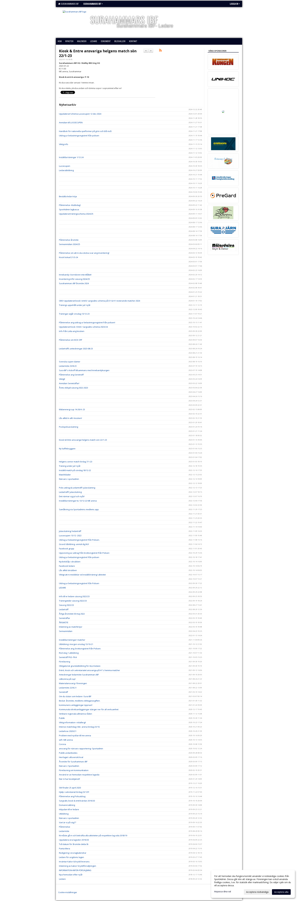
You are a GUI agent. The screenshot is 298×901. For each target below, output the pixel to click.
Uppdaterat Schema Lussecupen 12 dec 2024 (80, 113)
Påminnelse (64, 826)
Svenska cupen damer (69, 361)
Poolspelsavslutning (68, 426)
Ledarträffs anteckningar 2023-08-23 (76, 348)
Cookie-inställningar (67, 892)
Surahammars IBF (69, 4)
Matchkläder (65, 474)
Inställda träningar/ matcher (72, 639)
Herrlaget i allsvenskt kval (71, 757)
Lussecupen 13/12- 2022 (70, 535)
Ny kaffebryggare (67, 448)
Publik (62, 718)
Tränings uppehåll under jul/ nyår (74, 305)
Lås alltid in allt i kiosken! (70, 418)
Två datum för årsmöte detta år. (74, 844)
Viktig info (63, 144)
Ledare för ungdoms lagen (71, 857)
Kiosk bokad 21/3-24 (68, 257)
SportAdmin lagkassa (69, 209)
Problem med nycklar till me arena (75, 735)
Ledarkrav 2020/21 (67, 731)
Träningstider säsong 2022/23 (73, 600)
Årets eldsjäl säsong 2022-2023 (73, 387)
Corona (62, 744)
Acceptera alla (281, 891)
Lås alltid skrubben (68, 570)
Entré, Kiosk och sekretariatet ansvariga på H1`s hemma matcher (89, 670)
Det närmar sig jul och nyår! (72, 496)
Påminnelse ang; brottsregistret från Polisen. (80, 648)
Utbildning (63, 813)
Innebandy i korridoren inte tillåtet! (75, 274)
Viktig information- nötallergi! (72, 722)
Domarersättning (67, 805)
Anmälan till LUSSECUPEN (71, 122)
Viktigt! (62, 379)
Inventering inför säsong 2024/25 (74, 279)
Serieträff (63, 692)
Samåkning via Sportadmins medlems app (79, 509)
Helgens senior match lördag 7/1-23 (75, 461)
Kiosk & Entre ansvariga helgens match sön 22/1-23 (98, 53)
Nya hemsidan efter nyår (71, 874)
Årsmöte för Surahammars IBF (73, 761)
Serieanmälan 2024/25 (69, 244)
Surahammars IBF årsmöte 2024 (74, 283)
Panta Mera (64, 848)
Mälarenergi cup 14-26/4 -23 (72, 409)
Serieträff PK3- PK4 (68, 657)
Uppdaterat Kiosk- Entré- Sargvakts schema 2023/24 (83, 326)
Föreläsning (64, 661)
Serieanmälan (65, 631)
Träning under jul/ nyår (70, 466)
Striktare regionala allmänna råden (75, 713)
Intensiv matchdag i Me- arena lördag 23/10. (79, 726)
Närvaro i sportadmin (69, 479)
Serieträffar (64, 618)
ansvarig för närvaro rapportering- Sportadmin (81, 748)
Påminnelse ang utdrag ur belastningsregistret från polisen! (87, 322)
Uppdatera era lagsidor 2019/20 (74, 839)
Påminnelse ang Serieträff (71, 374)
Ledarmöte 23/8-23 (68, 366)
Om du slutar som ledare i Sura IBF (75, 696)
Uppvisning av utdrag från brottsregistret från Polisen (84, 552)
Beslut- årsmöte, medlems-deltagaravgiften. (79, 700)
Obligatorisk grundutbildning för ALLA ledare (79, 666)
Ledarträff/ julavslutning (70, 492)
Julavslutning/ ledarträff (70, 531)
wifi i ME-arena (66, 739)
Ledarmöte (64, 831)
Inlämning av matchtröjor (70, 626)
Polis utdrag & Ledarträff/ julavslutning (77, 487)
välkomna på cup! (67, 679)
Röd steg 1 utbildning (69, 652)
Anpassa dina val (222, 891)
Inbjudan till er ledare (69, 809)
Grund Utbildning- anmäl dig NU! (74, 544)
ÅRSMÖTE (63, 622)
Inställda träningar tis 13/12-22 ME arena (78, 500)
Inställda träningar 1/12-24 (71, 157)
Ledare (62, 879)
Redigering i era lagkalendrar (72, 852)
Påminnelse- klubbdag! (70, 205)
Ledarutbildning (66, 170)
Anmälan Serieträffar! (69, 383)
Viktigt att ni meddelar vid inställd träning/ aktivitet (82, 574)
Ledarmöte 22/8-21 (68, 687)
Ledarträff (63, 609)
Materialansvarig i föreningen (73, 683)
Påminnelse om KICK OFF (70, 339)
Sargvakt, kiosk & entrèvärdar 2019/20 (77, 800)
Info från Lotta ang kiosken (71, 331)
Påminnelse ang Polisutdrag (72, 796)
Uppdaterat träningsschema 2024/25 (76, 213)
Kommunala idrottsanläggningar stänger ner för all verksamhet (88, 709)
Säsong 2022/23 (66, 605)
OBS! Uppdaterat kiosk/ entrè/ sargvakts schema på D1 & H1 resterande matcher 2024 (99, 300)
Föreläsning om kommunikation (73, 770)
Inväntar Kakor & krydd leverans (74, 861)
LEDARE (62, 587)
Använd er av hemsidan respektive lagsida (79, 774)
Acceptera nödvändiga (257, 891)
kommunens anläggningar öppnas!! (75, 705)
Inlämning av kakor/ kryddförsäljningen (77, 866)
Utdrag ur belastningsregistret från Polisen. (79, 539)
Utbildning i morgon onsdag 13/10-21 (76, 644)
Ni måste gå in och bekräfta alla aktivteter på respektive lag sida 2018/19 (93, 835)
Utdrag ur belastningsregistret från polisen (79, 135)
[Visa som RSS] (160, 50)
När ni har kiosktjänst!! (69, 779)
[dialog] (253, 884)
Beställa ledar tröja (68, 196)
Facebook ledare (67, 566)
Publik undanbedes (68, 752)
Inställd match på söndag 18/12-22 (75, 470)
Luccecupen (64, 166)
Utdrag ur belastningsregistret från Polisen (79, 583)
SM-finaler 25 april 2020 (70, 787)
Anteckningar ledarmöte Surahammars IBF (79, 674)
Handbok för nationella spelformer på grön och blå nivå (85, 131)
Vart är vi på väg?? (67, 822)
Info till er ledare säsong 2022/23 (74, 596)
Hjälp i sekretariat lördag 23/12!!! (74, 792)
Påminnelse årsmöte (69, 239)
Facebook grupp (66, 548)
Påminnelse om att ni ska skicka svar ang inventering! (84, 253)
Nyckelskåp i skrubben (69, 561)
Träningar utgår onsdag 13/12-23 (74, 313)
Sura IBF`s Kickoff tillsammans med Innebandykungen (84, 370)
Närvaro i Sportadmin (69, 766)
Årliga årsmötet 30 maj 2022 (72, 613)
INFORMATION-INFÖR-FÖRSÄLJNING (75, 870)
